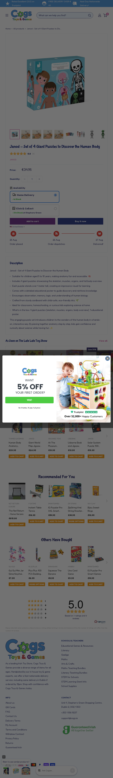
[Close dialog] (107, 358)
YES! (29, 400)
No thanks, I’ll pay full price (29, 408)
